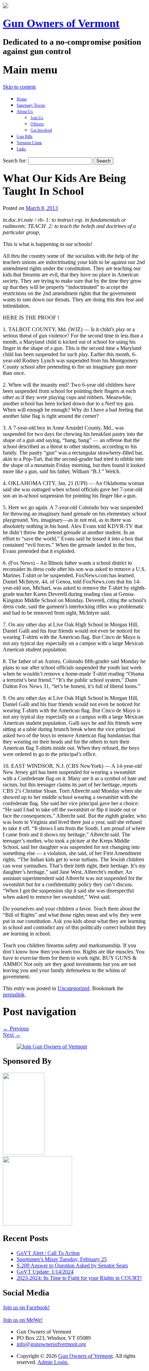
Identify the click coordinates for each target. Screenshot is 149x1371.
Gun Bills (25, 136)
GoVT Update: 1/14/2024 (45, 1272)
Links (21, 149)
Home (22, 99)
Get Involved (41, 130)
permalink (14, 995)
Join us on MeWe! (23, 1320)
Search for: (15, 161)
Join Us (36, 117)
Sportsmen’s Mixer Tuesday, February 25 (62, 1259)
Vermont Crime (29, 142)
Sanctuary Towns (31, 105)
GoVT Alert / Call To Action (48, 1253)
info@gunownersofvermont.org (51, 1344)
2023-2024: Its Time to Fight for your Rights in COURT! (79, 1278)
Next (11, 1035)
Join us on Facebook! (26, 1307)
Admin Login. (53, 1362)
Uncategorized (73, 988)
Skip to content (19, 87)
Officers (37, 124)
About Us (25, 111)
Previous (16, 1028)
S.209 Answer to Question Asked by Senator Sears (72, 1265)
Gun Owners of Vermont (61, 23)
